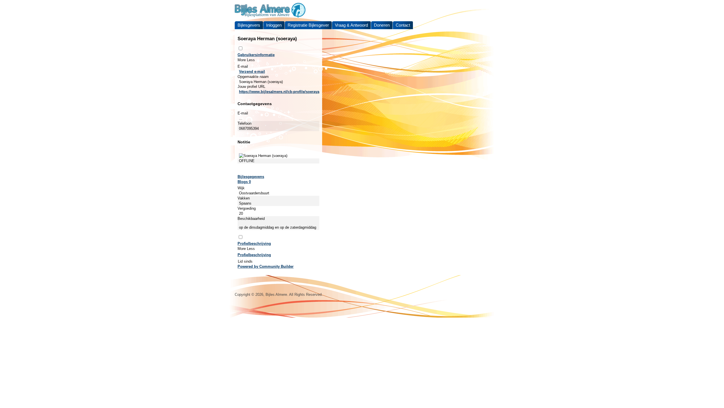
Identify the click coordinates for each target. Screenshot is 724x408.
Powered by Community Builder (266, 266)
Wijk (241, 188)
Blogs (244, 182)
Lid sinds (245, 261)
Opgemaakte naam (253, 77)
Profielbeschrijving (254, 243)
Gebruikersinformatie (256, 55)
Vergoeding (247, 208)
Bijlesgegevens (251, 177)
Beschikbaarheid (251, 218)
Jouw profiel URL (251, 86)
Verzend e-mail (252, 71)
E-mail (243, 66)
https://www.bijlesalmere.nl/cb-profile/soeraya (279, 92)
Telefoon (244, 123)
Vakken (244, 198)
